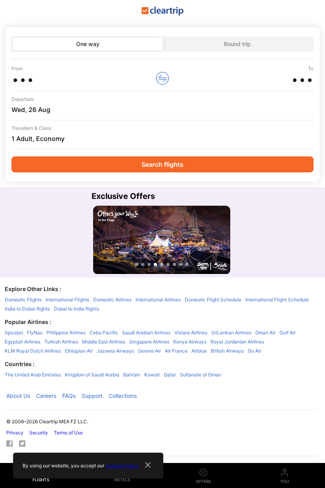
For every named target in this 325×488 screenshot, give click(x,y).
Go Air (254, 351)
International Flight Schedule (277, 300)
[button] (79, 78)
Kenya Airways (189, 342)
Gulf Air (287, 333)
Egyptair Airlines (22, 342)
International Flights (67, 300)
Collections (123, 395)
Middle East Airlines (103, 342)
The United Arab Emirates (33, 375)
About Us (18, 395)
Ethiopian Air (79, 351)
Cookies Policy (122, 466)
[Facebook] (12, 445)
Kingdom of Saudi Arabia (92, 375)
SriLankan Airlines (231, 333)
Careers (46, 395)
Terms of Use (68, 433)
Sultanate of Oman (200, 375)
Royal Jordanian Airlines (237, 342)
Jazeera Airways (115, 351)
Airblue (199, 351)
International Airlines (158, 300)
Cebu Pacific (104, 333)
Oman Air (265, 333)
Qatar (170, 375)
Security (38, 433)
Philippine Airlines (66, 333)
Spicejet (14, 333)
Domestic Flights (23, 300)
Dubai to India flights (76, 309)
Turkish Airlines (61, 342)
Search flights (162, 164)
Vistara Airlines (190, 333)
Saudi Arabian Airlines (146, 333)
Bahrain (131, 375)
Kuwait (152, 375)
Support (92, 395)
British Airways (227, 351)
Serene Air (149, 351)
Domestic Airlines (112, 300)
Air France (176, 351)
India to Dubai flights (27, 309)
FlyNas (34, 333)
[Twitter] (25, 445)
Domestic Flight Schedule (213, 300)
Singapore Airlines (149, 342)
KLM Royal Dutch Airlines (33, 351)
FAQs (69, 395)
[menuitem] (162, 75)
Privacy (14, 433)
